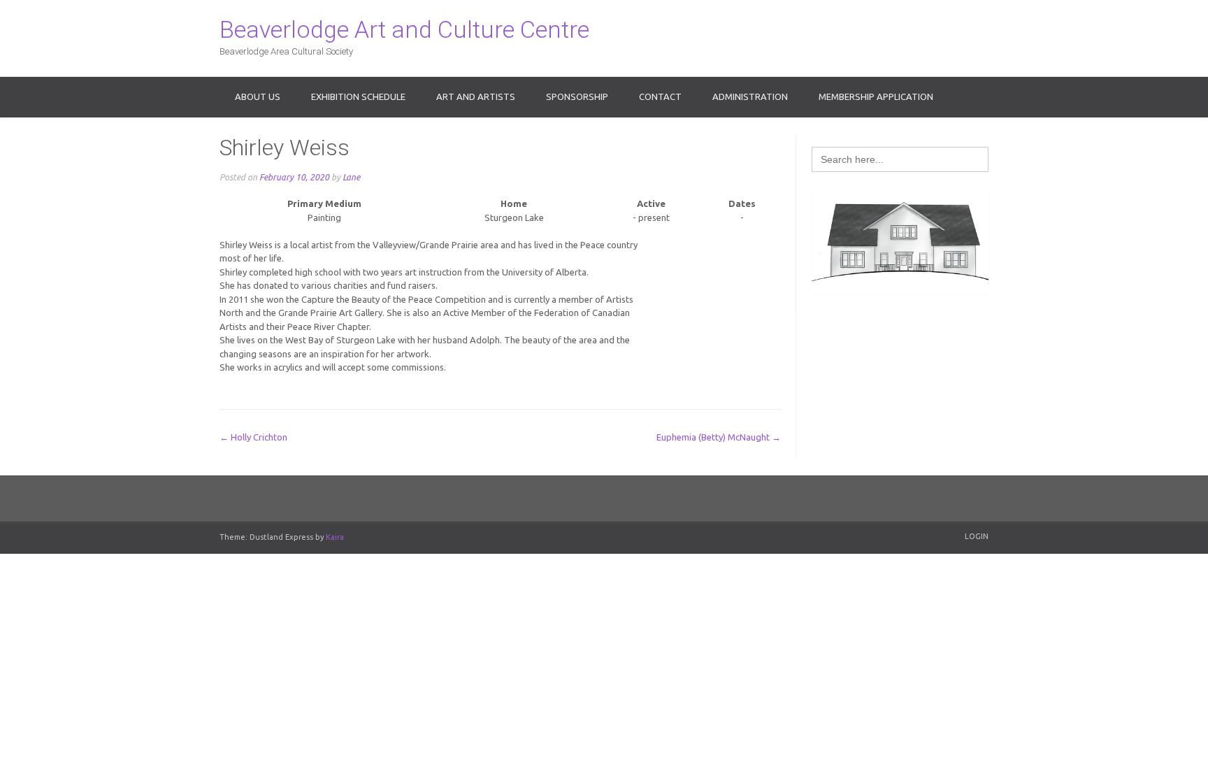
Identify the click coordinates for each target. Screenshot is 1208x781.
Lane (351, 177)
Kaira (335, 537)
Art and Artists (475, 96)
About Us (257, 96)
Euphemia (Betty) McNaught (718, 437)
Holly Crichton (253, 437)
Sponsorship (577, 96)
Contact (660, 96)
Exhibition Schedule (358, 96)
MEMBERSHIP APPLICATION (876, 96)
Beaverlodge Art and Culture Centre (404, 29)
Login (976, 536)
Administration (750, 96)
